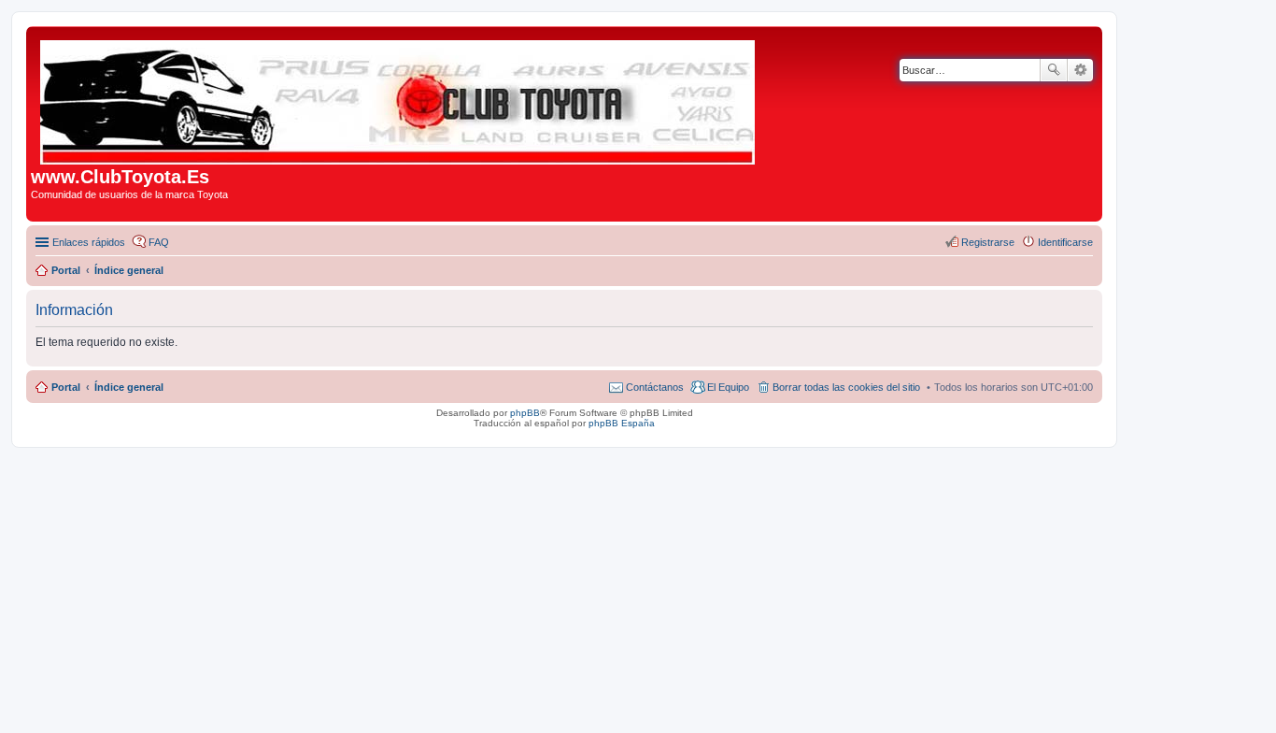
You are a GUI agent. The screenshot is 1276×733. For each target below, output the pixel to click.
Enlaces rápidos (88, 242)
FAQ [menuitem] (159, 242)
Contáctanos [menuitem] (655, 387)
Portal (65, 270)
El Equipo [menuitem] (728, 387)
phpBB (525, 413)
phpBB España (621, 423)
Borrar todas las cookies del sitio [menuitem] (846, 387)
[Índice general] (399, 98)
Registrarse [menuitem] (987, 242)
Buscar (1054, 70)
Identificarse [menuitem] (1065, 242)
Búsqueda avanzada (1080, 70)
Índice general (128, 387)
